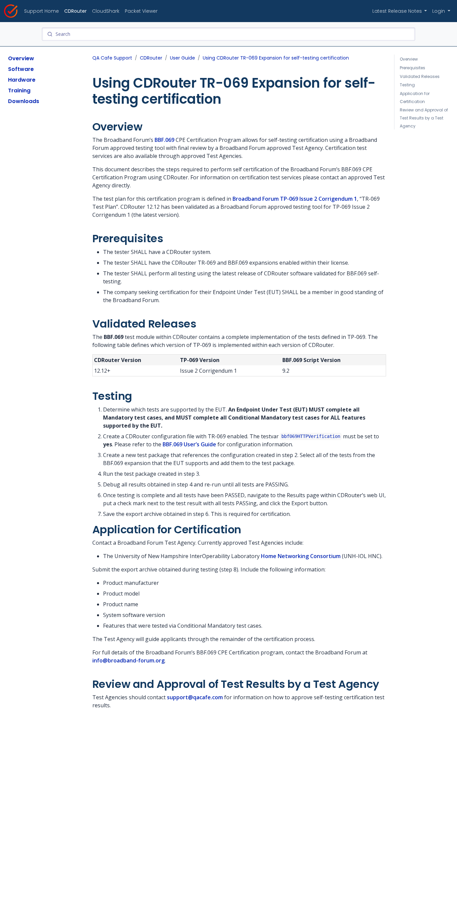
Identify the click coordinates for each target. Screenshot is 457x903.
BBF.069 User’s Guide (189, 444)
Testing (407, 85)
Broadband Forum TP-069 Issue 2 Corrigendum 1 (295, 198)
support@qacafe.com (195, 697)
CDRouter (75, 11)
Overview (21, 58)
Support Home (41, 11)
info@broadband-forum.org (128, 660)
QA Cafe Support (112, 58)
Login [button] (439, 11)
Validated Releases (420, 76)
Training (19, 90)
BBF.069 (164, 140)
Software (21, 69)
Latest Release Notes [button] (397, 11)
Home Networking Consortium (301, 556)
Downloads (23, 101)
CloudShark (105, 11)
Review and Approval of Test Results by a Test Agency (424, 118)
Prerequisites (412, 68)
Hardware (21, 80)
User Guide (182, 58)
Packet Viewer (141, 11)
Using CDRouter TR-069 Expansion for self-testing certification (276, 58)
